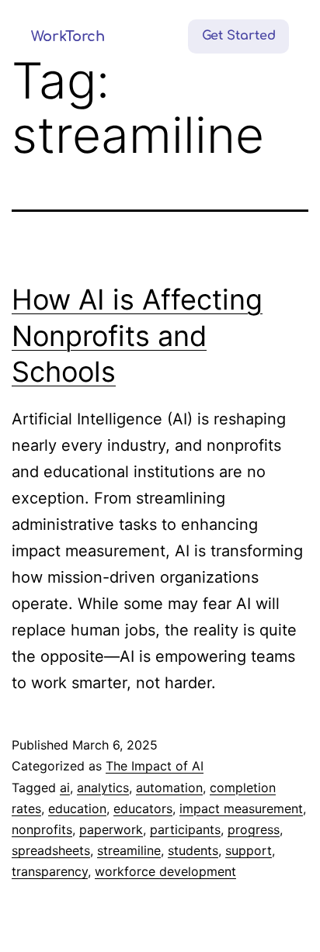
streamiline (129, 850)
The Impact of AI (154, 766)
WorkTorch (68, 36)
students (193, 850)
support (248, 850)
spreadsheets (51, 850)
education (77, 808)
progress (254, 829)
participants (185, 829)
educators (142, 808)
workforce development (165, 871)
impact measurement (241, 808)
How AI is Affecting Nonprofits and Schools (137, 335)
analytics (103, 787)
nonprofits (42, 829)
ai (65, 787)
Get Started (239, 36)
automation (169, 787)
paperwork (111, 829)
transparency (50, 871)
